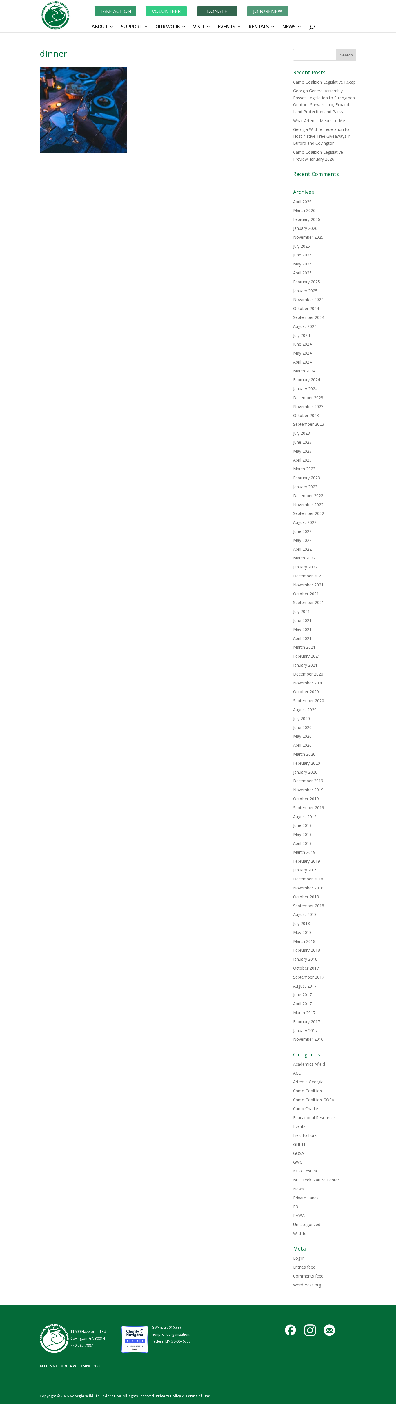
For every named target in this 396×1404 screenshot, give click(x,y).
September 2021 (308, 602)
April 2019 (302, 843)
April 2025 (302, 273)
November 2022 (308, 504)
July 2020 (301, 718)
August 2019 (305, 816)
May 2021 (302, 629)
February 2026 (306, 219)
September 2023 (308, 424)
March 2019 (304, 852)
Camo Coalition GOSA (313, 1099)
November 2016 (308, 1039)
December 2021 (308, 576)
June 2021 (302, 620)
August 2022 (305, 522)
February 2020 (306, 763)
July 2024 (301, 335)
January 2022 (305, 567)
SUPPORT (131, 27)
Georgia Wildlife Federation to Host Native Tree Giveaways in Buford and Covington (322, 136)
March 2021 (304, 647)
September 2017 (308, 977)
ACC (297, 1073)
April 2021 (302, 638)
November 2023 (308, 406)
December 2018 (308, 879)
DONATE (217, 11)
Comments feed (308, 1276)
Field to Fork (305, 1135)
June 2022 (302, 531)
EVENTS (226, 27)
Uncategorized (306, 1224)
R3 (295, 1207)
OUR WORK (167, 27)
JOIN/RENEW (267, 11)
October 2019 (306, 798)
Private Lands (306, 1198)
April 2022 (302, 549)
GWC (297, 1162)
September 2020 (308, 700)
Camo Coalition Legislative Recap (324, 82)
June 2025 (302, 255)
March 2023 (304, 468)
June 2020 (302, 727)
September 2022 (308, 513)
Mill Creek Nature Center (316, 1180)
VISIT (198, 27)
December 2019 (308, 780)
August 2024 (305, 326)
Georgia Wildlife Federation (95, 1396)
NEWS (288, 27)
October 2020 (306, 691)
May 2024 (302, 353)
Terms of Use (198, 1396)
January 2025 (305, 290)
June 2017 (302, 994)
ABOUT (100, 27)
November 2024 (308, 299)
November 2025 (308, 237)
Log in (299, 1258)
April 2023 (302, 460)
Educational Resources (314, 1117)
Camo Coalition (307, 1090)
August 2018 (305, 914)
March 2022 (304, 558)
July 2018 (301, 923)
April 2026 (302, 201)
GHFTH (300, 1144)
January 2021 (305, 665)
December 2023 (308, 397)
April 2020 (302, 745)
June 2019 (302, 825)
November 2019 (308, 789)
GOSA (298, 1153)
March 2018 (304, 941)
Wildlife (299, 1233)
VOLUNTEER (166, 11)
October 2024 (306, 308)
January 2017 (305, 1030)
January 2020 (305, 772)
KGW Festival (305, 1171)
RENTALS (258, 27)
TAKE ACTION (115, 11)
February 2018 (306, 950)
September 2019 (308, 807)
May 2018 (302, 932)
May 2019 (302, 834)
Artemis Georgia (308, 1081)
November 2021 (308, 585)
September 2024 (308, 317)
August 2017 (305, 986)
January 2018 (305, 959)
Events (299, 1126)
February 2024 (306, 379)
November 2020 (308, 683)
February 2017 (306, 1021)
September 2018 (308, 906)
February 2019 (306, 861)
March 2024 (304, 371)
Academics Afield (309, 1064)
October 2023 (306, 415)
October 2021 (306, 594)
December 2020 (308, 674)
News (298, 1189)
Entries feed (304, 1267)
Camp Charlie (305, 1108)
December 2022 (308, 495)
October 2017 (306, 968)
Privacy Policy (168, 1396)
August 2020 (305, 709)
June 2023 (302, 442)
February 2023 (306, 477)
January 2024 (305, 388)
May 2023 (302, 451)
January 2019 (305, 870)
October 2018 (306, 897)
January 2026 (305, 228)
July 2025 (301, 246)
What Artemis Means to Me (319, 120)
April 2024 (302, 362)
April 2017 (302, 1003)
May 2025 (302, 264)
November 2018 (308, 888)
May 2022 (302, 540)
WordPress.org (307, 1285)
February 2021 (306, 656)
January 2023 (305, 486)
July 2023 (301, 433)
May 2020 (302, 736)
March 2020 (304, 754)
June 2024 (302, 344)
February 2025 (306, 282)
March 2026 (304, 210)
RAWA (299, 1215)
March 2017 (304, 1012)
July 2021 (301, 611)
